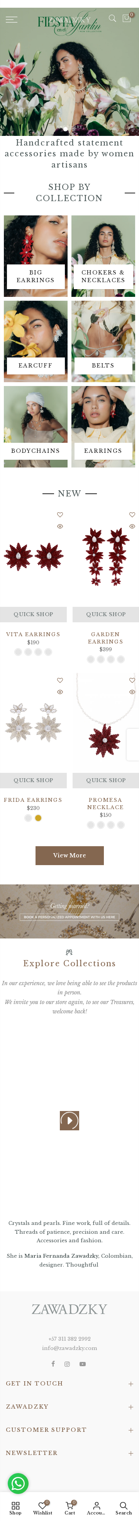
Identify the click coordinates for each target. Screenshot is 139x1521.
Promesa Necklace (105, 804)
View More (69, 855)
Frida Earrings (33, 800)
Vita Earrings (33, 634)
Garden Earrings (106, 638)
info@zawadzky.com (69, 1348)
